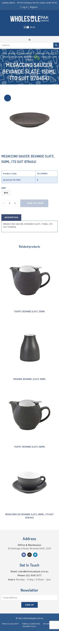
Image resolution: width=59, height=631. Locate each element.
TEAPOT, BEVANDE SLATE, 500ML (29, 446)
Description (11, 217)
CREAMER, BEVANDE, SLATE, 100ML (29, 379)
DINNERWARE (25, 53)
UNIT (3, 188)
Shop (13, 53)
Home (4, 53)
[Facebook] (24, 555)
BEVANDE (40, 53)
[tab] (11, 217)
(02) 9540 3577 (33, 575)
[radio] (6, 193)
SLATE (51, 53)
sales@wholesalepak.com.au (33, 571)
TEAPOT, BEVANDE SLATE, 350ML (29, 311)
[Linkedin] (35, 555)
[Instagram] (29, 555)
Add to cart (35, 203)
